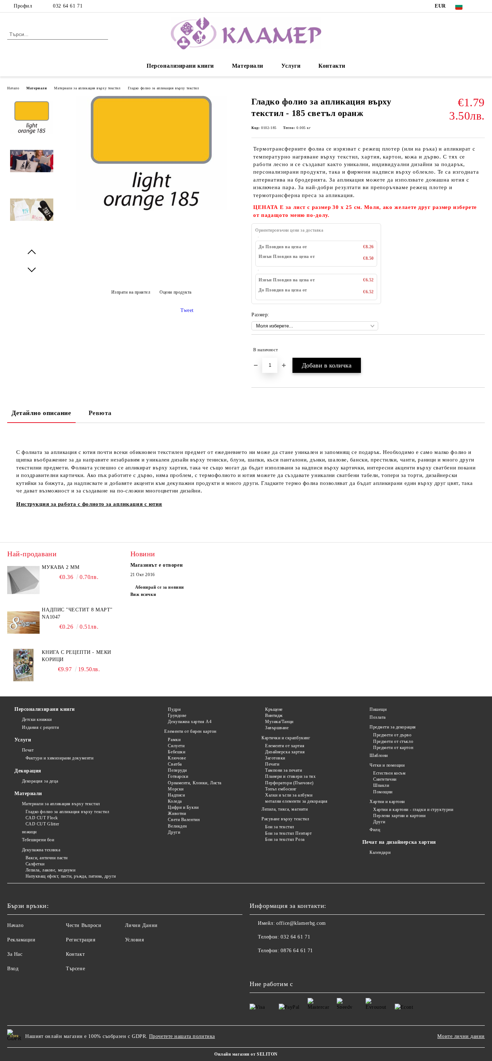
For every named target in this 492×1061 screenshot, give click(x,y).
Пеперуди (177, 770)
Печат (27, 750)
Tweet (187, 310)
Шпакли (381, 785)
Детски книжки (37, 719)
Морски (175, 789)
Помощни (383, 791)
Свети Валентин (184, 819)
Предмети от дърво (392, 734)
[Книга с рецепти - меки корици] (23, 665)
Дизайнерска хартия (285, 751)
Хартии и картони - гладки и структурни (413, 809)
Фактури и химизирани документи (59, 758)
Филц (375, 829)
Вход (12, 968)
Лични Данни (141, 925)
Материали (247, 66)
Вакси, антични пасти (47, 857)
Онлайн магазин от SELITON (246, 1054)
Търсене (75, 968)
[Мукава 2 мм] (23, 580)
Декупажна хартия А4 (189, 721)
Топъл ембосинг (280, 789)
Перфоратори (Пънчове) (289, 782)
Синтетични (385, 779)
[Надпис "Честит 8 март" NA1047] (23, 622)
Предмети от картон (393, 747)
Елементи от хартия (284, 745)
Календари (380, 852)
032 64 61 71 (67, 6)
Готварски (178, 776)
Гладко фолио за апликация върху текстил (163, 88)
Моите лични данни (461, 1036)
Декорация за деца (40, 781)
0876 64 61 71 (297, 950)
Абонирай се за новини (159, 587)
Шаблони (379, 755)
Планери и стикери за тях (290, 776)
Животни (177, 813)
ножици (29, 831)
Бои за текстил (279, 826)
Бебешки (176, 751)
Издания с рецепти (40, 727)
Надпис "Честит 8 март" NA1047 (77, 613)
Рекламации (21, 939)
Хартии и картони (387, 801)
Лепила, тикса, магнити (284, 809)
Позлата (378, 717)
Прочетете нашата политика (182, 1036)
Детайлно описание (41, 412)
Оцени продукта (176, 292)
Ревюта (100, 412)
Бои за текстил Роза (284, 839)
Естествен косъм (389, 773)
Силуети (176, 745)
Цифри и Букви (183, 807)
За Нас (14, 954)
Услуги (290, 66)
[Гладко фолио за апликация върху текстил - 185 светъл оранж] (151, 208)
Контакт (75, 954)
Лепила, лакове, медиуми (50, 870)
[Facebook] (481, 6)
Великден (177, 826)
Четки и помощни (387, 765)
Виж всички (143, 594)
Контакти (331, 66)
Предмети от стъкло (393, 741)
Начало (13, 88)
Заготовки (275, 758)
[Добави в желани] (479, 350)
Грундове (177, 715)
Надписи (176, 795)
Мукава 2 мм (60, 567)
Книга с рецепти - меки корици (76, 656)
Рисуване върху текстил (285, 818)
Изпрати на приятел (131, 292)
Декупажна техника (41, 849)
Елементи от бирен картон (190, 731)
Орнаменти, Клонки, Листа (194, 782)
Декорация (27, 771)
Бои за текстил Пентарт (288, 833)
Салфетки (35, 863)
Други (174, 832)
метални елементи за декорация (296, 801)
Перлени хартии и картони (399, 815)
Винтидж (273, 715)
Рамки (174, 739)
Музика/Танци (279, 721)
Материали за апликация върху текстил (87, 88)
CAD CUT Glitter (42, 823)
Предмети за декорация (393, 727)
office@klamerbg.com (301, 923)
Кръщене (273, 709)
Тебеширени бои (38, 839)
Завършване (277, 727)
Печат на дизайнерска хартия (399, 842)
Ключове (177, 758)
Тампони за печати (283, 770)
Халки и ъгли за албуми (288, 795)
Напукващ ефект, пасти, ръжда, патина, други (71, 876)
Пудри (174, 709)
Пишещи (378, 709)
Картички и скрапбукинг (285, 737)
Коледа (175, 801)
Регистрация (80, 939)
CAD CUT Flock (42, 817)
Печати (272, 764)
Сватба (175, 764)
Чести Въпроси (83, 925)
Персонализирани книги (180, 66)
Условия (134, 939)
